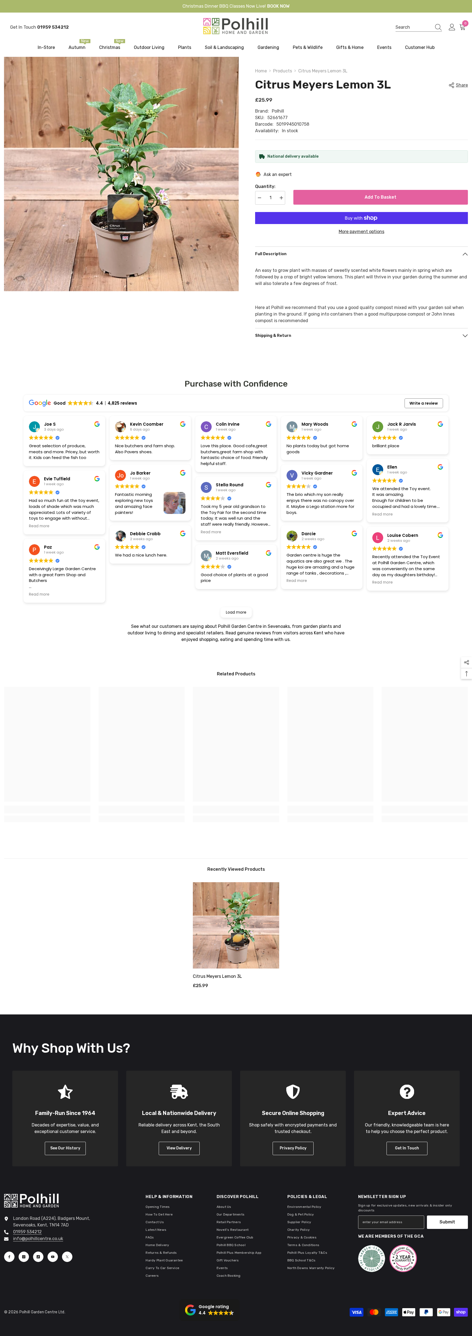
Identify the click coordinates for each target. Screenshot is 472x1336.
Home (261, 70)
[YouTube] (53, 1257)
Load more (236, 612)
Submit (447, 1222)
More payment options (361, 231)
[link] (47, 809)
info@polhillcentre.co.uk (38, 1238)
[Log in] (452, 27)
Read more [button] (39, 526)
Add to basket (380, 197)
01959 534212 (27, 1231)
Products (282, 70)
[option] (236, 937)
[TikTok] (38, 1257)
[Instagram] (24, 1257)
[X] (67, 1257)
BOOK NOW (278, 6)
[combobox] (414, 27)
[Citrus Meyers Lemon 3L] (236, 925)
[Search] (419, 27)
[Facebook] (9, 1257)
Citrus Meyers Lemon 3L (217, 976)
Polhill (278, 111)
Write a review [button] (423, 403)
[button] (209, 1310)
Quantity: (265, 186)
